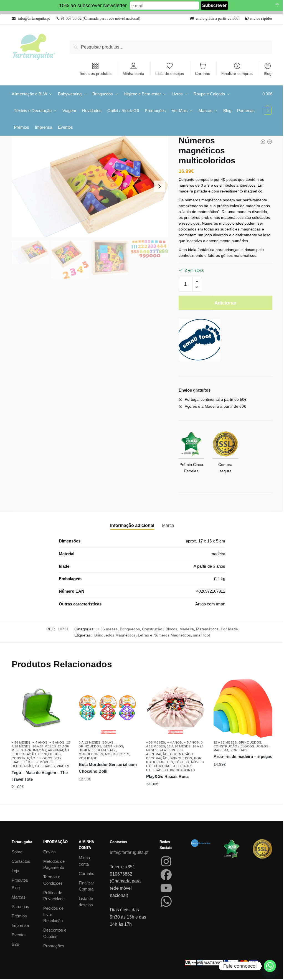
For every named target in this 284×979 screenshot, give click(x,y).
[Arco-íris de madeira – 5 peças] (243, 708)
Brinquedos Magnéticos (115, 635)
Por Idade (229, 629)
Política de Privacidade (54, 895)
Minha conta (133, 73)
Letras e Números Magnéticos (164, 635)
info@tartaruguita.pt (129, 852)
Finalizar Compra (86, 886)
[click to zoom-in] (90, 186)
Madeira (186, 629)
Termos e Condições (53, 880)
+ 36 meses (107, 629)
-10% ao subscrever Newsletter (92, 5)
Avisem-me (104, 779)
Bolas (107, 742)
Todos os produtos (95, 73)
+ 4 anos (39, 742)
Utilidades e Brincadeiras (170, 770)
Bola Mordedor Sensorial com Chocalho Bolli (108, 767)
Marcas (19, 897)
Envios (49, 851)
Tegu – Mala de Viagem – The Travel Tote (40, 776)
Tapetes (165, 762)
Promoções (53, 946)
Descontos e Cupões (54, 933)
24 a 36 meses (171, 750)
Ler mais (176, 798)
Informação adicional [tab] (132, 525)
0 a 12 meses (89, 742)
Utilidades (45, 766)
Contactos (21, 861)
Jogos (262, 746)
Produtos (20, 880)
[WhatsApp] (166, 901)
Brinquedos (130, 629)
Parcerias (20, 906)
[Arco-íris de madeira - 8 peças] (263, 141)
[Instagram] (166, 861)
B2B (15, 944)
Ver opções (108, 798)
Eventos (19, 934)
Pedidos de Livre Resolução (53, 914)
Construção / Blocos (159, 629)
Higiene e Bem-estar (97, 750)
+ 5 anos (56, 742)
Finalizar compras (237, 73)
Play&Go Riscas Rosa (167, 776)
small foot (201, 635)
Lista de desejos (169, 73)
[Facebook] (166, 874)
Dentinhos (113, 746)
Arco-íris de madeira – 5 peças (243, 756)
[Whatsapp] (270, 966)
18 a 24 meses (44, 746)
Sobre (17, 851)
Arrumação (35, 750)
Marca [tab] (168, 525)
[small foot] (199, 341)
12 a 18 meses (178, 746)
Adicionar (225, 303)
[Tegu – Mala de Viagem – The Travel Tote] (41, 708)
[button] (197, 282)
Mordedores (91, 754)
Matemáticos (207, 629)
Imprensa (20, 925)
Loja (15, 870)
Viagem (63, 766)
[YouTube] (166, 888)
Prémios (19, 916)
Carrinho (202, 73)
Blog (268, 73)
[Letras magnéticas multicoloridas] (269, 141)
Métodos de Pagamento (54, 864)
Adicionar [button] (41, 798)
